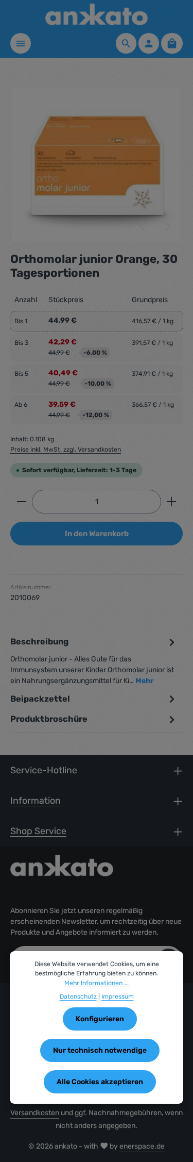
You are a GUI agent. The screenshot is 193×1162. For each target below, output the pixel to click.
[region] (96, 165)
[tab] (94, 660)
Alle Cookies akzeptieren (100, 1081)
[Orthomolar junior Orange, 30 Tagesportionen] (96, 165)
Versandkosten (34, 1112)
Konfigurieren (100, 1019)
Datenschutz (78, 996)
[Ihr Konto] (148, 43)
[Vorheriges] (143, 226)
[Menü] (20, 43)
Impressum (117, 996)
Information (35, 800)
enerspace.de (142, 1146)
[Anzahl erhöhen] (172, 501)
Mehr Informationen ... (96, 983)
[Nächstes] (167, 226)
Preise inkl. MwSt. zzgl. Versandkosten (65, 449)
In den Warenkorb (97, 533)
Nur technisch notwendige (100, 1050)
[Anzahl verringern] (21, 501)
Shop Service (38, 830)
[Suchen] (126, 43)
